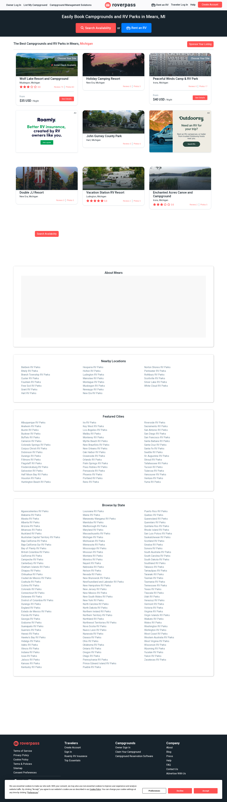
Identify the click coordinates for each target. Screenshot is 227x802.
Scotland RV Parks (154, 541)
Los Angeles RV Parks (95, 430)
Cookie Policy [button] (95, 789)
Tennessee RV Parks (155, 585)
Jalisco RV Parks (30, 659)
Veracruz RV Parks (154, 600)
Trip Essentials (72, 760)
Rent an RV (162, 4)
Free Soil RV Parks (31, 385)
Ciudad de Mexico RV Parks (36, 578)
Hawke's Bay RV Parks (33, 637)
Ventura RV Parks (153, 478)
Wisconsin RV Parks (155, 644)
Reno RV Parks (91, 481)
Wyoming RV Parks (154, 648)
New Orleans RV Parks (95, 448)
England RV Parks (30, 607)
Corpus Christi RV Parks (34, 448)
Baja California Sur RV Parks (36, 544)
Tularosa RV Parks (154, 470)
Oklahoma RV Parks (93, 644)
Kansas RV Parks (30, 663)
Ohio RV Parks (90, 641)
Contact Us (172, 769)
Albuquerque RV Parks (33, 422)
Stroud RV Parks (153, 459)
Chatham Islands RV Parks (35, 566)
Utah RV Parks (152, 596)
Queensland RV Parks (156, 518)
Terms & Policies (22, 763)
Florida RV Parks (30, 615)
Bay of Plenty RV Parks (33, 548)
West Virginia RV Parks (156, 641)
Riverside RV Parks (154, 422)
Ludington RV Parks (93, 374)
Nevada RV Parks (92, 574)
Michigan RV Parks (93, 537)
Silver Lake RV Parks (155, 382)
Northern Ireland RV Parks (97, 611)
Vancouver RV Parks (155, 474)
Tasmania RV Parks (154, 581)
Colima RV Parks (30, 585)
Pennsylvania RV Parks (95, 659)
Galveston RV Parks (32, 470)
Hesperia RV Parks (93, 367)
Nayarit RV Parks (92, 563)
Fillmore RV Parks (31, 459)
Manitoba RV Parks (93, 522)
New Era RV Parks (92, 393)
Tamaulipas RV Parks (155, 570)
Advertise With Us (176, 773)
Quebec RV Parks (153, 515)
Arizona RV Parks (30, 526)
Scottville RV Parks (154, 378)
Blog (168, 751)
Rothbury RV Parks (154, 374)
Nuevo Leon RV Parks (94, 630)
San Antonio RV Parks (156, 430)
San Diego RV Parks (155, 433)
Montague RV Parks (93, 382)
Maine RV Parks (91, 515)
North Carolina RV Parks (96, 604)
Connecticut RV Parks (32, 592)
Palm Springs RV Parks (95, 463)
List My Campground (35, 5)
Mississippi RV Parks (94, 548)
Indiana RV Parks (30, 652)
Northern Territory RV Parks (97, 615)
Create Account (210, 4)
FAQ (168, 764)
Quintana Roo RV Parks (156, 526)
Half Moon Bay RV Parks (34, 474)
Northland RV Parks (93, 618)
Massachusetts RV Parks (96, 533)
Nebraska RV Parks (93, 566)
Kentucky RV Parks (31, 667)
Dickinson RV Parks (31, 452)
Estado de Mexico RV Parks (36, 611)
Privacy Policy (21, 755)
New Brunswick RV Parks (96, 578)
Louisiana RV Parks (93, 511)
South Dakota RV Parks (156, 559)
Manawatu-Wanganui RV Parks (99, 518)
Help (192, 4)
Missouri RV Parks (93, 552)
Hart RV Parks (28, 393)
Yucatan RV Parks (153, 652)
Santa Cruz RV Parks (155, 444)
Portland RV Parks (93, 478)
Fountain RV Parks (31, 382)
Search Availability (98, 28)
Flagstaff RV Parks (31, 463)
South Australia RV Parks (157, 552)
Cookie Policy (20, 759)
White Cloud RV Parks (156, 385)
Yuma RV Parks (152, 481)
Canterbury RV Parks (32, 563)
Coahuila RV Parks (31, 581)
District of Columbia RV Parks (37, 600)
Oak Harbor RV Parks (94, 452)
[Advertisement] (106, 705)
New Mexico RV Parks (95, 592)
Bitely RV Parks (29, 370)
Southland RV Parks (155, 563)
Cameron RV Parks (31, 441)
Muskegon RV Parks (94, 385)
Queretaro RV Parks (155, 522)
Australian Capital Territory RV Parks (40, 537)
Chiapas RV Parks (30, 570)
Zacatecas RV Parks (155, 659)
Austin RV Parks (30, 430)
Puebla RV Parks (92, 667)
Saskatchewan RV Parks (157, 537)
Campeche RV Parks (32, 559)
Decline (180, 791)
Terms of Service (22, 750)
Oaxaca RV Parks (92, 637)
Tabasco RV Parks (154, 566)
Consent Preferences (25, 772)
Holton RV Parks (92, 370)
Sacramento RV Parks (156, 426)
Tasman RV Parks (153, 578)
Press (169, 756)
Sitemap (17, 768)
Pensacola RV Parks (94, 470)
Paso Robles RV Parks (95, 467)
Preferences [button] (32, 792)
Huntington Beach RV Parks (36, 481)
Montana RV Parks (93, 555)
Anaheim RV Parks (31, 426)
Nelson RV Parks (92, 570)
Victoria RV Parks (153, 607)
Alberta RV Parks (30, 522)
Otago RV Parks (91, 656)
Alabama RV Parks (31, 515)
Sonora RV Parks (153, 548)
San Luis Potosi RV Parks (158, 533)
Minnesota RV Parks (94, 544)
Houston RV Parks (31, 478)
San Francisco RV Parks (157, 437)
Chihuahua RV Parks (32, 574)
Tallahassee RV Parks (156, 463)
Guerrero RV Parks (31, 630)
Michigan (86, 43)
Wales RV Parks (153, 622)
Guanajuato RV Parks (32, 626)
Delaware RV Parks (31, 596)
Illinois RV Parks (30, 648)
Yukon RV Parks (152, 656)
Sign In (68, 751)
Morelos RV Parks (93, 559)
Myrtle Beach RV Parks (95, 441)
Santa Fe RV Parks (154, 448)
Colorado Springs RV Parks (35, 444)
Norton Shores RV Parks (157, 367)
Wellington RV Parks (155, 630)
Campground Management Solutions (71, 5)
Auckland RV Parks (31, 533)
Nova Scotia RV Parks (94, 626)
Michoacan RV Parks (94, 541)
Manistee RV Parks (93, 378)
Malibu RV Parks (92, 433)
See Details (66, 99)
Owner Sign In (122, 747)
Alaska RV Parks (30, 518)
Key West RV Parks (93, 426)
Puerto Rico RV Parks (156, 511)
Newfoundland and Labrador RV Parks (103, 581)
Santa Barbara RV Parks (157, 441)
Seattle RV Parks (153, 452)
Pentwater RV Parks (155, 370)
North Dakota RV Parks (95, 607)
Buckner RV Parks (30, 433)
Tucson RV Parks (153, 467)
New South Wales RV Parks (98, 596)
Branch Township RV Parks (35, 374)
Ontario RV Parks (92, 648)
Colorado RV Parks (31, 589)
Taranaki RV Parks (154, 574)
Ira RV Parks (89, 422)
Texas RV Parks (152, 589)
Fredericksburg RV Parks (34, 467)
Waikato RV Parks (154, 618)
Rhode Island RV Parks (156, 529)
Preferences (154, 791)
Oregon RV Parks (92, 652)
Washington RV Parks (156, 626)
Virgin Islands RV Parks (157, 615)
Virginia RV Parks (153, 611)
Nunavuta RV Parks (93, 633)
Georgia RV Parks (30, 618)
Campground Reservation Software (134, 756)
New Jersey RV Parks (95, 589)
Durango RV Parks (31, 455)
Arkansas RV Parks (31, 529)
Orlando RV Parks (92, 459)
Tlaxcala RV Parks (154, 592)
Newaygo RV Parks (93, 389)
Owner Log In (13, 5)
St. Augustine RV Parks (156, 455)
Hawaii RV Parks (30, 633)
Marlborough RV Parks (95, 526)
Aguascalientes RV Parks (34, 511)
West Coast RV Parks (156, 633)
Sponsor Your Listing (200, 44)
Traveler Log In (179, 4)
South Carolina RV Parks (157, 555)
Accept (205, 791)
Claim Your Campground (128, 751)
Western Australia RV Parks (159, 637)
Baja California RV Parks (34, 541)
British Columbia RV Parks (35, 552)
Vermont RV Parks (154, 604)
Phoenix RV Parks (92, 474)
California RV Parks (31, 555)
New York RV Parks (93, 600)
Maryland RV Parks (93, 529)
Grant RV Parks (29, 389)
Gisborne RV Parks (31, 622)
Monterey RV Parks (93, 437)
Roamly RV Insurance (75, 756)
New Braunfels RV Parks (96, 444)
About (169, 747)
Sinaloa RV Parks (153, 544)
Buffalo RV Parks (30, 437)
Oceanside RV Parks (94, 455)
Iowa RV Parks (29, 656)
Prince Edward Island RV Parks (99, 663)
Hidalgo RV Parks (30, 641)
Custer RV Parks (30, 378)
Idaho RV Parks (29, 644)
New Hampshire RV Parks (97, 585)
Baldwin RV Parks (30, 367)
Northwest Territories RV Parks (99, 622)
